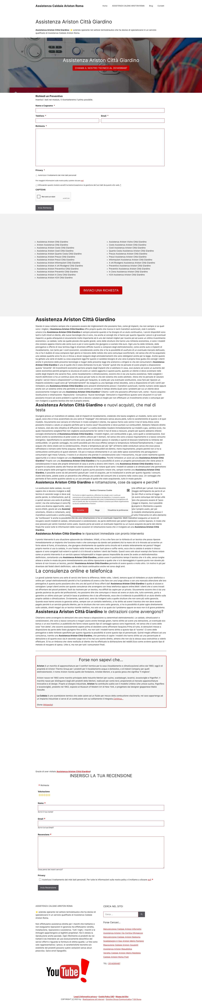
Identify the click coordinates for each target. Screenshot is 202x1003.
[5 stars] (49, 795)
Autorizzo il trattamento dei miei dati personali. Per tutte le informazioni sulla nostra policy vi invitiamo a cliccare (96, 879)
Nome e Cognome (45, 105)
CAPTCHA (41, 189)
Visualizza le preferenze (118, 510)
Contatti (161, 6)
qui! (82, 180)
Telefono (41, 116)
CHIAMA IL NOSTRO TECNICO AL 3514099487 (101, 68)
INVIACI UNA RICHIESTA (101, 290)
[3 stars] (44, 795)
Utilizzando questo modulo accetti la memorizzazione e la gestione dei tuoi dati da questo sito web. (79, 185)
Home (105, 6)
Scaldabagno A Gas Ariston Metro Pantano (123, 941)
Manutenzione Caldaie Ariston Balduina (121, 937)
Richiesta (41, 126)
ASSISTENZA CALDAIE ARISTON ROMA (128, 6)
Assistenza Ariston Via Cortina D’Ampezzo (123, 933)
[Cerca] (141, 914)
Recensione (43, 834)
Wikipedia (47, 705)
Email (104, 116)
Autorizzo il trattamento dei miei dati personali (57, 175)
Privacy (40, 170)
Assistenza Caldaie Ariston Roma (59, 6)
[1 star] (40, 795)
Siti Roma (137, 999)
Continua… (118, 699)
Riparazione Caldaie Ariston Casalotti (120, 945)
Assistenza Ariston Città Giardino (73, 771)
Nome (41, 803)
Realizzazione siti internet (93, 999)
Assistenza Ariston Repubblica (117, 949)
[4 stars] (47, 795)
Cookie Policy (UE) (106, 997)
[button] (128, 490)
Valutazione (44, 791)
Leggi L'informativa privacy (85, 997)
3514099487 (114, 963)
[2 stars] (42, 795)
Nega (97, 510)
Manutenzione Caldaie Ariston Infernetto (122, 929)
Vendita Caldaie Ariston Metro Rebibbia (122, 953)
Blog (151, 6)
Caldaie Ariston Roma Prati (116, 957)
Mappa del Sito (122, 997)
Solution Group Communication (119, 999)
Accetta (80, 510)
